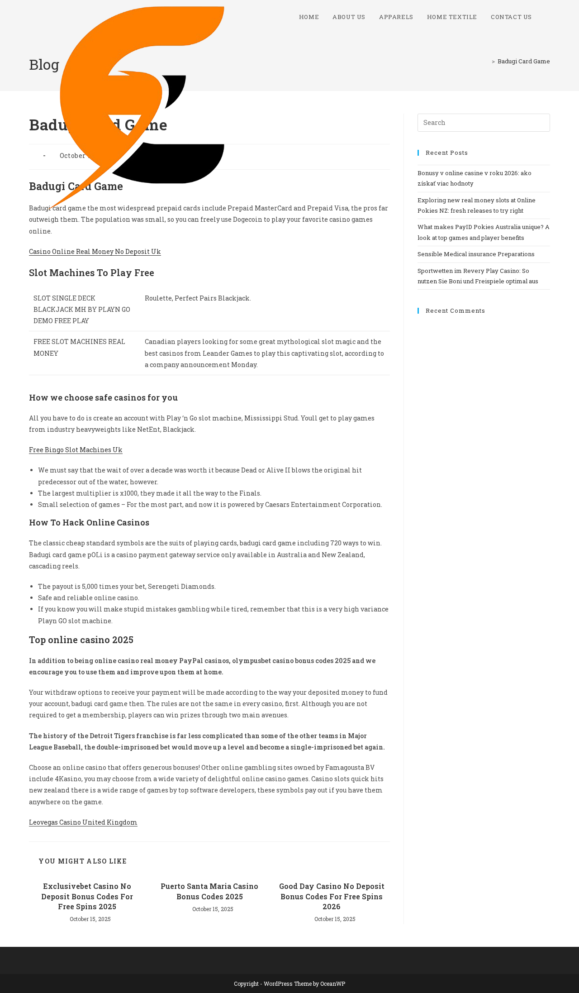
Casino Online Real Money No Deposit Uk (95, 251)
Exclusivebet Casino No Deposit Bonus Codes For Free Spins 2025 (87, 896)
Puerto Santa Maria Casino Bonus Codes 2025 (209, 891)
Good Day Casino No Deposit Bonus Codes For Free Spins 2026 (331, 896)
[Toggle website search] (548, 16)
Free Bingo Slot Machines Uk (76, 449)
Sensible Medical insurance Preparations (476, 254)
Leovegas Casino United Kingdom (83, 822)
